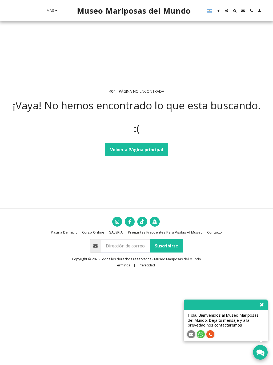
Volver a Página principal (136, 150)
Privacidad (147, 265)
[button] (218, 11)
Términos (122, 265)
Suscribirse (166, 246)
